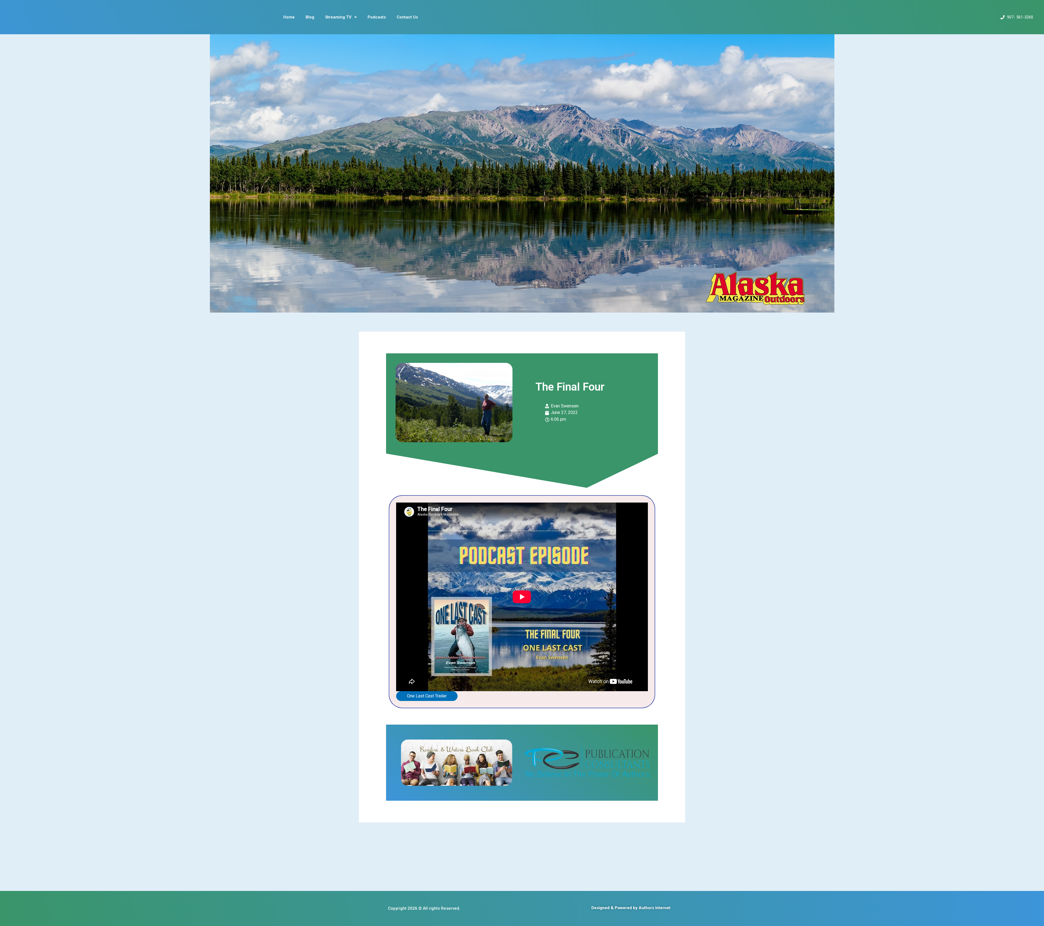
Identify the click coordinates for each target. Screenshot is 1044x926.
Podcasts (377, 17)
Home (289, 17)
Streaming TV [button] (338, 17)
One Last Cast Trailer (427, 696)
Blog (310, 17)
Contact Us (407, 17)
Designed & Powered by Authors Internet (630, 907)
